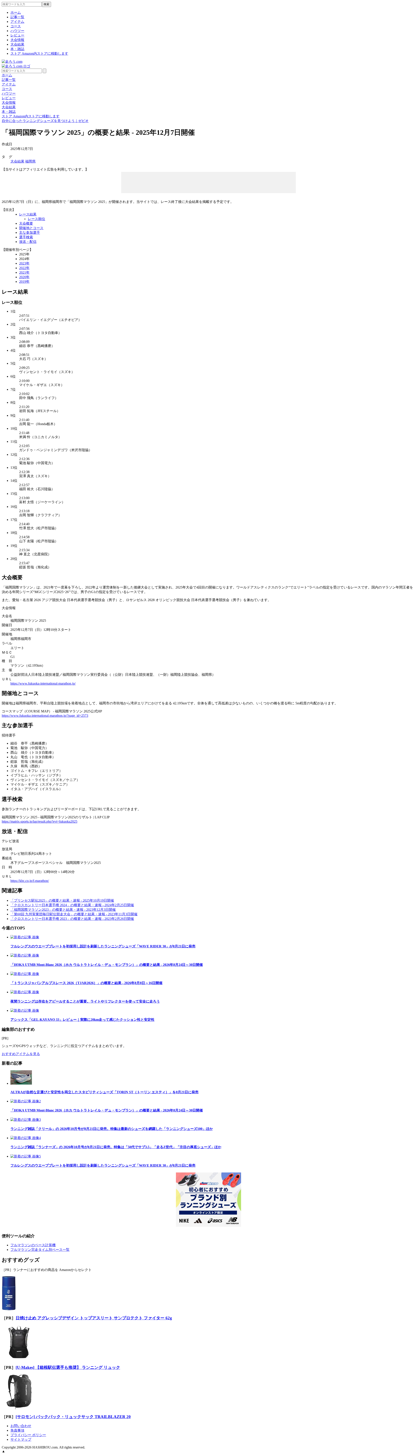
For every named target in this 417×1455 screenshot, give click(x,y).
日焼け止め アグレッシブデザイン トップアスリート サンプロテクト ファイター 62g (94, 1318)
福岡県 (30, 161)
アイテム (17, 21)
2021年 (24, 272)
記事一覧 (17, 17)
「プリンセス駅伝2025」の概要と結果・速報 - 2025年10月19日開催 (62, 900)
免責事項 (17, 1430)
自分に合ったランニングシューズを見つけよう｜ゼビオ (45, 121)
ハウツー (17, 31)
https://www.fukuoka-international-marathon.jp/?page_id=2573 (45, 715)
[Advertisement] (208, 182)
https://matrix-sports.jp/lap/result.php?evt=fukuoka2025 (39, 821)
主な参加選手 (29, 232)
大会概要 (26, 223)
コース (15, 26)
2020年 (24, 277)
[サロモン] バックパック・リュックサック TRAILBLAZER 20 (73, 1416)
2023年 (24, 263)
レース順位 (36, 219)
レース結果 (27, 214)
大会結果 (17, 44)
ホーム (15, 12)
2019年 (24, 281)
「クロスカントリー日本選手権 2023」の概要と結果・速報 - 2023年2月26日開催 (72, 919)
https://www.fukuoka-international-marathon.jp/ (43, 683)
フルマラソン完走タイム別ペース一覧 (40, 1249)
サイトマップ (20, 1439)
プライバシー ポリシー (28, 1435)
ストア (39, 53)
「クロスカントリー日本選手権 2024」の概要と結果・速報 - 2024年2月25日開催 (72, 905)
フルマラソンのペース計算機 (33, 1245)
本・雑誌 (17, 49)
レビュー (17, 35)
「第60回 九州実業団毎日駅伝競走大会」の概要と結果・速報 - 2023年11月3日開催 (73, 914)
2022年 (24, 268)
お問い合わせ (20, 1426)
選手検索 (26, 237)
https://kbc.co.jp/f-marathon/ (29, 881)
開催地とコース (31, 228)
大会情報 (17, 40)
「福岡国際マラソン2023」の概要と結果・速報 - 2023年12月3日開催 (63, 909)
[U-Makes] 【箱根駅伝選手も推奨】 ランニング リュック (68, 1367)
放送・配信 (27, 241)
